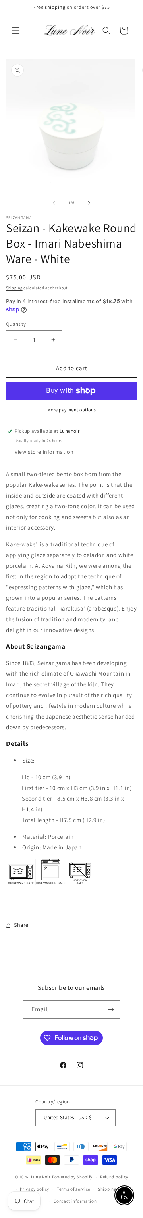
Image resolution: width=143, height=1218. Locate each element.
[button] (16, 30)
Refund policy (114, 1177)
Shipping (14, 287)
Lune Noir (41, 1177)
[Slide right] (89, 202)
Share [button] (21, 924)
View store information (44, 451)
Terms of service (73, 1189)
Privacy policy (34, 1189)
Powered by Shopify (72, 1177)
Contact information (75, 1201)
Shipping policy (114, 1189)
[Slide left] (54, 202)
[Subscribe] (111, 1009)
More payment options (71, 410)
